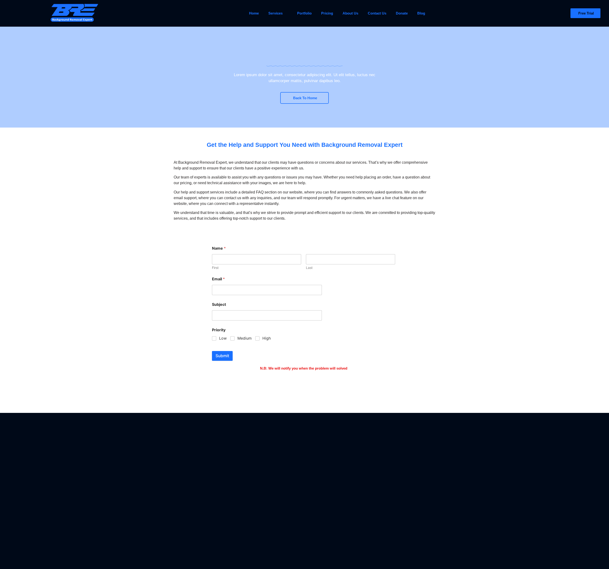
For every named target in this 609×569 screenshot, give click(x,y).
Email (218, 279)
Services (275, 13)
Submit (222, 355)
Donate (402, 13)
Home (254, 13)
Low (223, 338)
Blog (421, 13)
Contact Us (377, 13)
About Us (350, 13)
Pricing (327, 13)
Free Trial (586, 13)
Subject (219, 304)
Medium (244, 338)
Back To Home (305, 98)
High (266, 338)
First (215, 268)
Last (309, 268)
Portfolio (304, 13)
